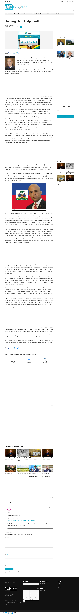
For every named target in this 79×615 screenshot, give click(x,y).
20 (35, 597)
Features (31, 13)
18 (30, 597)
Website (6, 559)
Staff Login (63, 1)
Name (6, 549)
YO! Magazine (42, 583)
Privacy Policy (42, 590)
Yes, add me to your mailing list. (12, 571)
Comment (7, 537)
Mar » (26, 604)
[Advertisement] (54, 7)
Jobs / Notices (49, 13)
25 (30, 599)
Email (67, 1)
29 (23, 601)
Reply (50, 507)
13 (35, 595)
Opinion (19, 13)
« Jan (23, 604)
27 (35, 599)
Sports (25, 13)
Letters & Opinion (8, 17)
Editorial (13, 13)
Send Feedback (71, 1)
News (7, 13)
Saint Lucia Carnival (39, 13)
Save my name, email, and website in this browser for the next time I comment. (22, 565)
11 (30, 595)
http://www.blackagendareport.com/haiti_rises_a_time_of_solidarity (21, 520)
